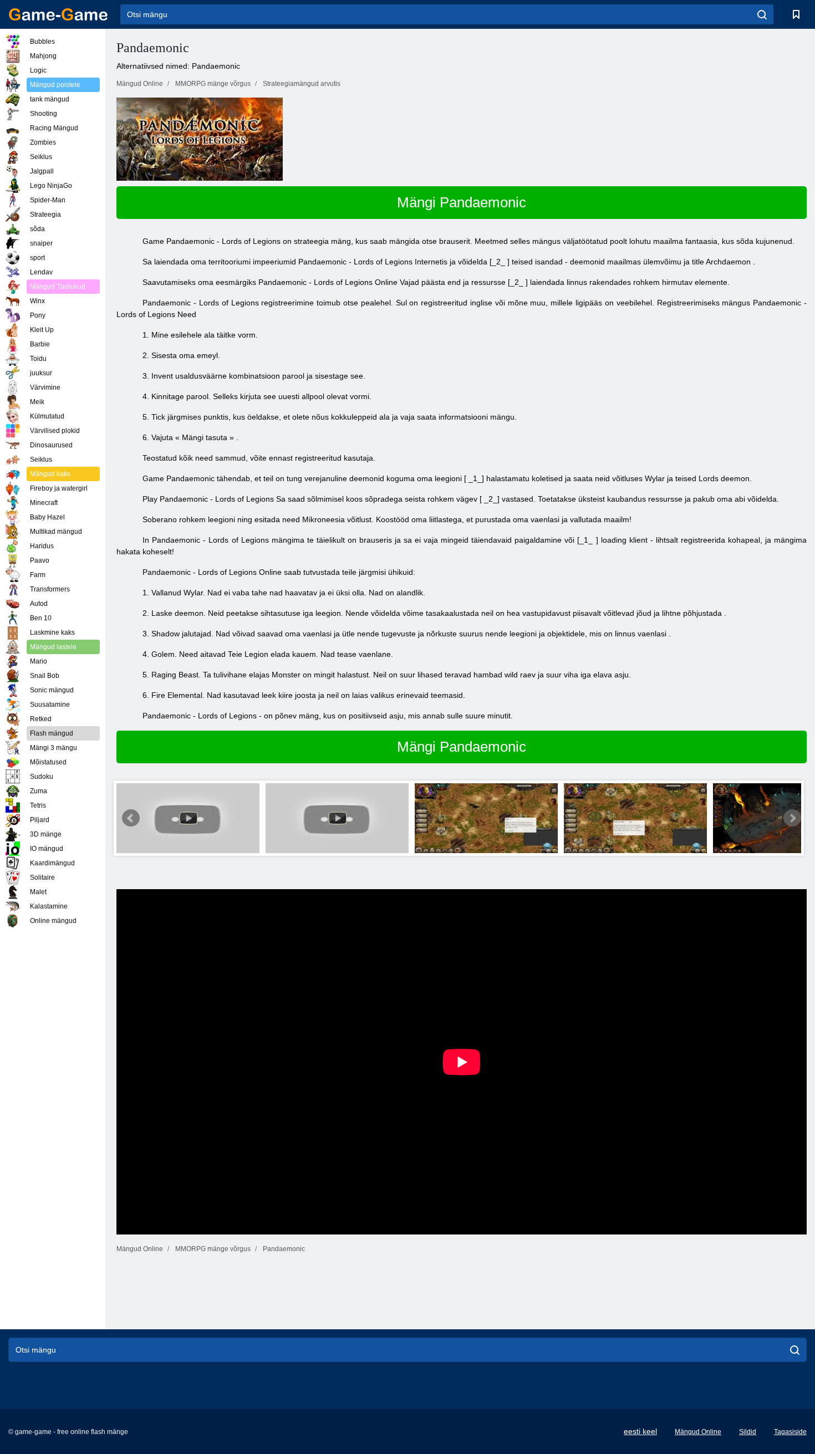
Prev (131, 818)
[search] (762, 14)
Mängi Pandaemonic (461, 202)
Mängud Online (698, 1432)
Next (792, 818)
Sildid (747, 1432)
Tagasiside (790, 1432)
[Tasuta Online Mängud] (58, 14)
